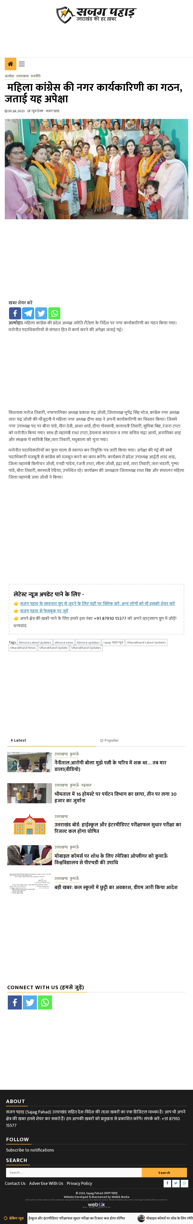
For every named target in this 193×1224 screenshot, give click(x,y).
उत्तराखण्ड (22, 76)
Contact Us (15, 1183)
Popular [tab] (112, 740)
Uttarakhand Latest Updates (146, 642)
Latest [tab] (20, 740)
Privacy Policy (79, 1183)
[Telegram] (28, 313)
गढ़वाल (86, 785)
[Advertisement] (96, 37)
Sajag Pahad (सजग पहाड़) (102, 1193)
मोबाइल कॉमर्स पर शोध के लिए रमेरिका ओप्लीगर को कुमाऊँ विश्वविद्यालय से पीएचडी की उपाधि (111, 859)
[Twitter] (41, 313)
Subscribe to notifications (30, 1150)
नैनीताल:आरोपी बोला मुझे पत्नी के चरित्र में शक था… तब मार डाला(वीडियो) (110, 766)
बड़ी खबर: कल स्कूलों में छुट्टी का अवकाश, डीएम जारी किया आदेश (116, 887)
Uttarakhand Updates (86, 648)
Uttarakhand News (23, 648)
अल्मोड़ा (9, 76)
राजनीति (35, 76)
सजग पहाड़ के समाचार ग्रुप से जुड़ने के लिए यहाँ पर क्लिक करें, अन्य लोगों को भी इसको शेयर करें (97, 604)
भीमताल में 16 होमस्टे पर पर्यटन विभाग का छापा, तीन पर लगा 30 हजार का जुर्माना (115, 797)
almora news (64, 642)
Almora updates (88, 642)
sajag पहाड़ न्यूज (113, 642)
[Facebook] (15, 313)
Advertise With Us (46, 1183)
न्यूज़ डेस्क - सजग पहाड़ (45, 111)
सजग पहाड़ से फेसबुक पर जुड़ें (44, 611)
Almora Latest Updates (35, 642)
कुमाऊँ (74, 754)
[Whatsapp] (54, 313)
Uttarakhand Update (53, 648)
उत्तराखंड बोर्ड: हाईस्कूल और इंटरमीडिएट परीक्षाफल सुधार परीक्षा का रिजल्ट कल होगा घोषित (118, 828)
